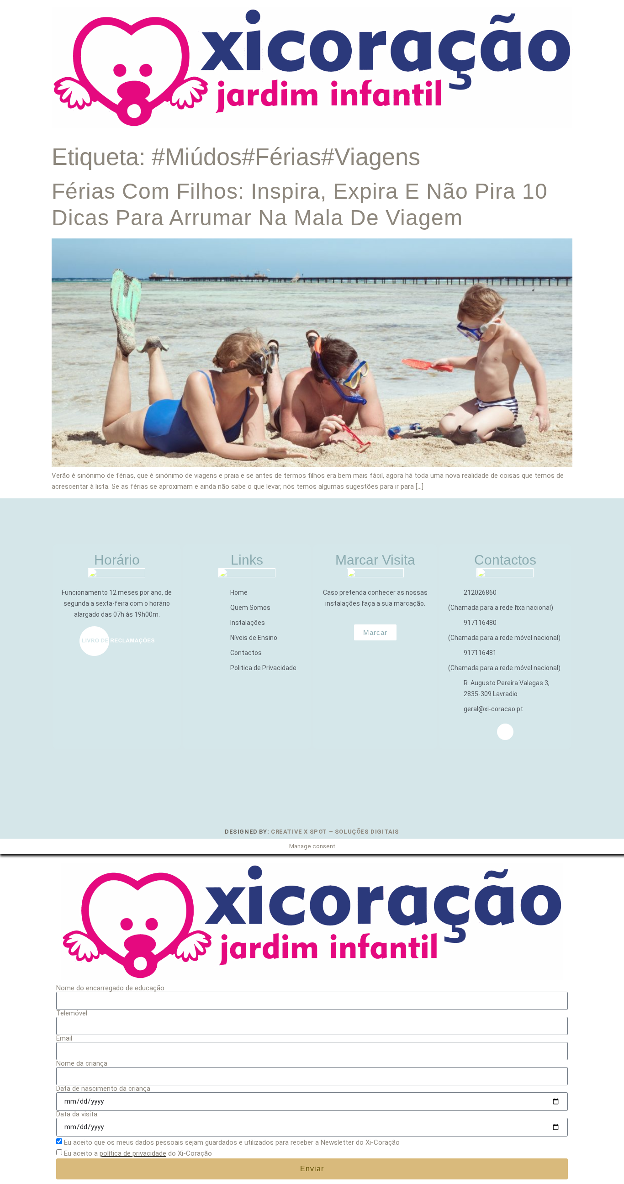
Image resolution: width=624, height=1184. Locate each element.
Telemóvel (71, 1013)
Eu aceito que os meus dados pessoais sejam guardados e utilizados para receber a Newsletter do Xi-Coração (232, 1142)
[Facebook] (505, 732)
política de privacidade (133, 1153)
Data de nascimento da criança (103, 1088)
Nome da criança (81, 1063)
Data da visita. (77, 1114)
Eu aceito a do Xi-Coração (138, 1153)
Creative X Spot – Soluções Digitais (335, 831)
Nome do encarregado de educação (110, 988)
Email (64, 1038)
